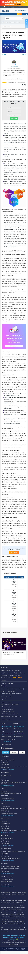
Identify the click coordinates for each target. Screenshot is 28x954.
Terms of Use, (20, 937)
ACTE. (23, 949)
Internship (13, 672)
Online (22, 752)
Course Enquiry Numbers (14, 7)
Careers (21, 689)
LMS (20, 14)
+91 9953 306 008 (7, 726)
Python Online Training (6, 706)
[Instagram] (3, 683)
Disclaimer (12, 939)
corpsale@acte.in (19, 736)
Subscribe (13, 118)
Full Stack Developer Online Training (9, 714)
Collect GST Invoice (17, 677)
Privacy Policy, (7, 935)
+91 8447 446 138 (7, 741)
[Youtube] (9, 683)
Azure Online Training (17, 716)
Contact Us (3, 691)
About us (3, 689)
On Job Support (21, 672)
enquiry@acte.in (7, 736)
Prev (4, 54)
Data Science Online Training (7, 711)
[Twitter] (7, 683)
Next (23, 54)
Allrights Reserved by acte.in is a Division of (13, 949)
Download (14, 552)
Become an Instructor (16, 693)
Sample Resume (16, 670)
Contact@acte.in (7, 728)
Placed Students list (5, 677)
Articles (3, 22)
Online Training (11, 691)
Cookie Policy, (13, 937)
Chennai (6, 752)
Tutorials (8, 22)
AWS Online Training (5, 702)
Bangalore (14, 752)
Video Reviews (4, 675)
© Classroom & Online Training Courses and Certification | (14, 948)
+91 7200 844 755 (19, 726)
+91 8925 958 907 (19, 734)
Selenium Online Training (7, 709)
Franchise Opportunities (6, 696)
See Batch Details (14, 346)
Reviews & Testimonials (15, 675)
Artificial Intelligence (5, 716)
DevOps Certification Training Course (9, 704)
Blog (8, 672)
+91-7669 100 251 (7, 734)
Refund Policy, (15, 935)
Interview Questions (15, 22)
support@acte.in (7, 744)
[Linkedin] (5, 683)
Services (9, 689)
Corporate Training (5, 693)
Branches (15, 689)
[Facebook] (12, 683)
